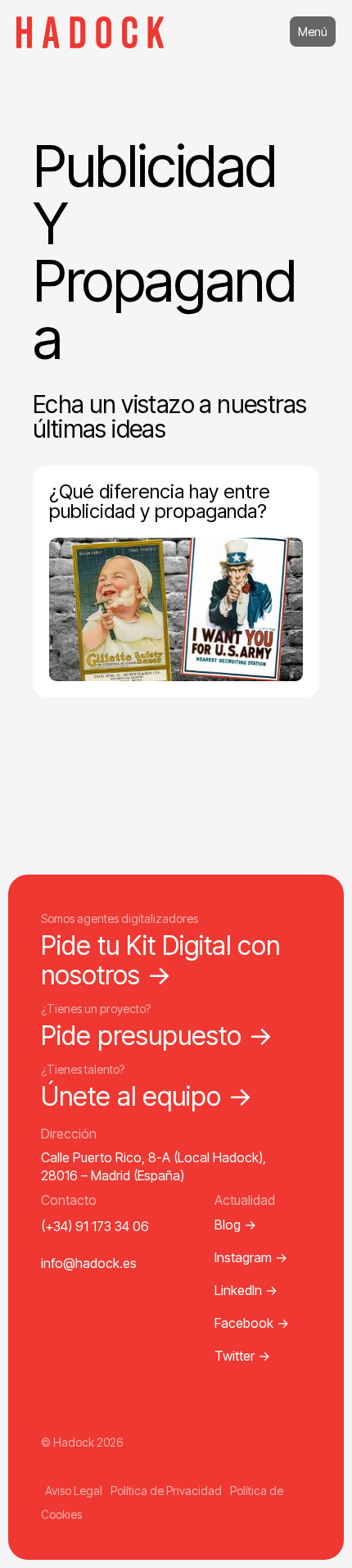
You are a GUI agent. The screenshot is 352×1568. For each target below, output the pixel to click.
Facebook (251, 1323)
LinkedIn (246, 1290)
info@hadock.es (89, 1263)
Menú (312, 32)
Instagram (250, 1257)
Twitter (242, 1356)
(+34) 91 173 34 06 (95, 1226)
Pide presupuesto (157, 1036)
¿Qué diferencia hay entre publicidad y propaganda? (159, 501)
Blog (235, 1224)
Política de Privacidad (166, 1491)
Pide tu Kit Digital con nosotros (160, 959)
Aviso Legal (73, 1491)
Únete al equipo (147, 1096)
